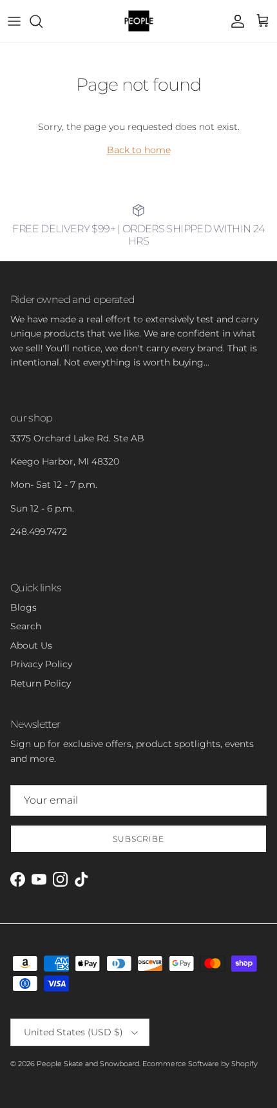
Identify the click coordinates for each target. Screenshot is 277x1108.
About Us (31, 645)
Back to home (139, 150)
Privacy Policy (41, 664)
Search (25, 626)
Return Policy (40, 683)
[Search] (42, 21)
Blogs (23, 607)
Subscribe (138, 839)
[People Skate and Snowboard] (138, 20)
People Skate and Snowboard (88, 1063)
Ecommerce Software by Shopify (200, 1063)
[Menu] (14, 21)
